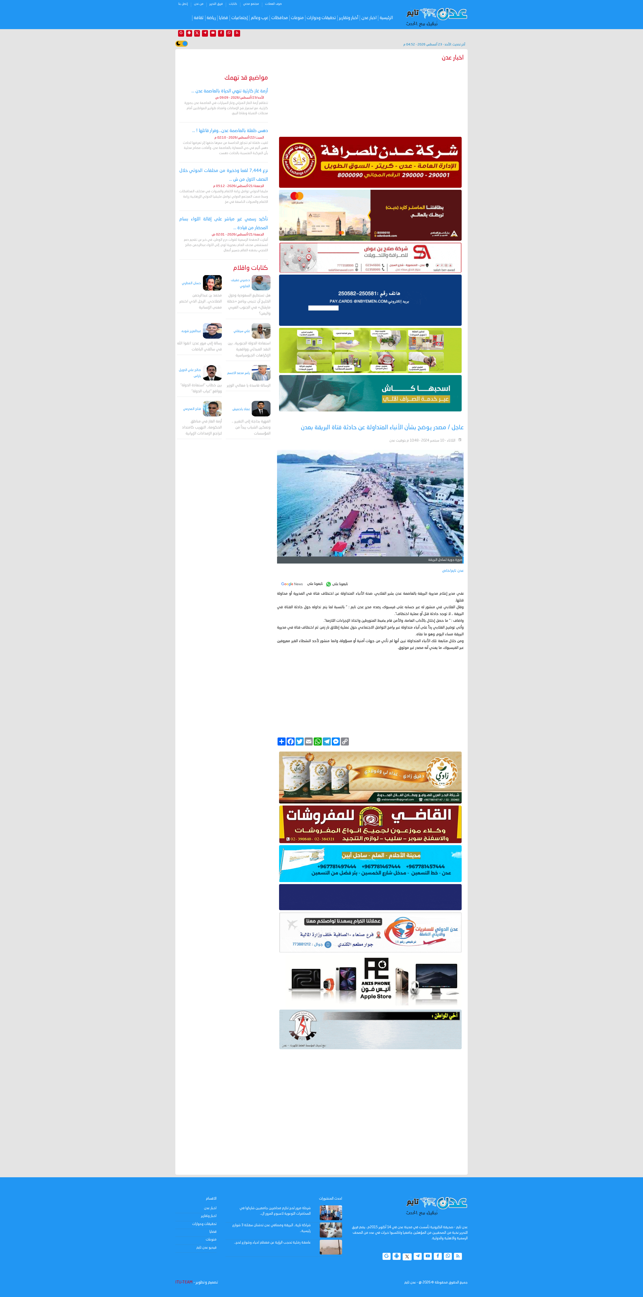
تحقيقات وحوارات (321, 18)
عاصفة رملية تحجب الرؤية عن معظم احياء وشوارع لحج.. (272, 1242)
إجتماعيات (239, 18)
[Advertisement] (370, 98)
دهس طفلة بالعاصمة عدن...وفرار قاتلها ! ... (230, 131)
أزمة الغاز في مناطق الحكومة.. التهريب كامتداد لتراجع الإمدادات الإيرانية (202, 427)
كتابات (233, 4)
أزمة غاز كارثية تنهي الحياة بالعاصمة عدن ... (229, 91)
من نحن (198, 4)
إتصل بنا (183, 4)
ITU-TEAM (183, 1282)
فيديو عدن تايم (206, 1247)
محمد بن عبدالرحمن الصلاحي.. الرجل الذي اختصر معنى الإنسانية (200, 302)
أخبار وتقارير (348, 18)
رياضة (211, 18)
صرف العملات (273, 4)
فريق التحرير (216, 4)
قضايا (223, 18)
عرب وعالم (259, 18)
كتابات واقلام (250, 268)
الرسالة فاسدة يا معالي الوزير (249, 385)
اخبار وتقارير (209, 1216)
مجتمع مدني (251, 4)
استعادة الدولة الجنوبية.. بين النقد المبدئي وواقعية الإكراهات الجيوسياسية (249, 349)
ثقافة (199, 18)
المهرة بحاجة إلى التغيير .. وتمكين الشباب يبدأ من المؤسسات (251, 427)
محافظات (279, 18)
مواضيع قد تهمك (246, 78)
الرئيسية (386, 18)
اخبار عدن (369, 18)
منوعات (297, 18)
